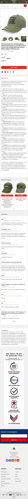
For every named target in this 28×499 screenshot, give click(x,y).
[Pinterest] (13, 72)
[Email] (5, 72)
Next (26, 180)
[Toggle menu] (2, 2)
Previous (24, 180)
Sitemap (3, 481)
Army (16, 474)
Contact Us (3, 476)
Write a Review (10, 51)
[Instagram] (10, 460)
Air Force (17, 478)
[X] (10, 72)
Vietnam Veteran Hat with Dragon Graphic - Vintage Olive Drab (20, 199)
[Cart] (26, 2)
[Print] (8, 72)
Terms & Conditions (5, 483)
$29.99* (9, 58)
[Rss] (15, 460)
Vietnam (17, 471)
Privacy (2, 485)
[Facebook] (2, 72)
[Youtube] (12, 460)
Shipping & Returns (5, 474)
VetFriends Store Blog (6, 478)
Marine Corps (18, 481)
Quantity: (3, 60)
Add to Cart (7, 195)
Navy (16, 476)
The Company (4, 471)
